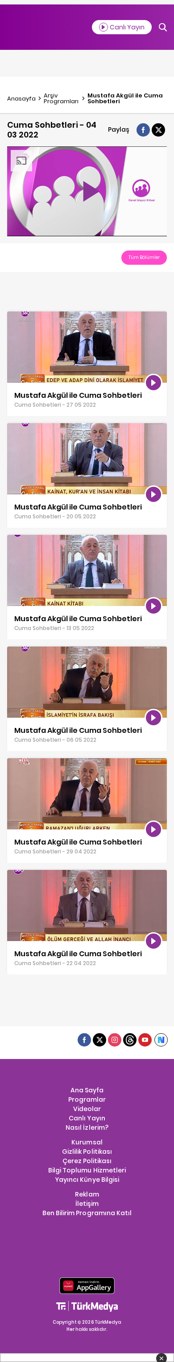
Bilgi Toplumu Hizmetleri (86, 1170)
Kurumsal (86, 1142)
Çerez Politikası (87, 1160)
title (13, 315)
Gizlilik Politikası (87, 1151)
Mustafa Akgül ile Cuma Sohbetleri (125, 98)
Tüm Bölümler (144, 257)
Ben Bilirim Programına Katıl (86, 1212)
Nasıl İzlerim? (87, 1127)
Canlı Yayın (87, 1118)
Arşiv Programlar (61, 98)
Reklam (87, 1194)
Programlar (87, 1099)
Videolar (87, 1108)
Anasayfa (21, 98)
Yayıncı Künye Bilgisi (87, 1179)
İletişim (87, 1203)
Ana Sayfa (87, 1090)
